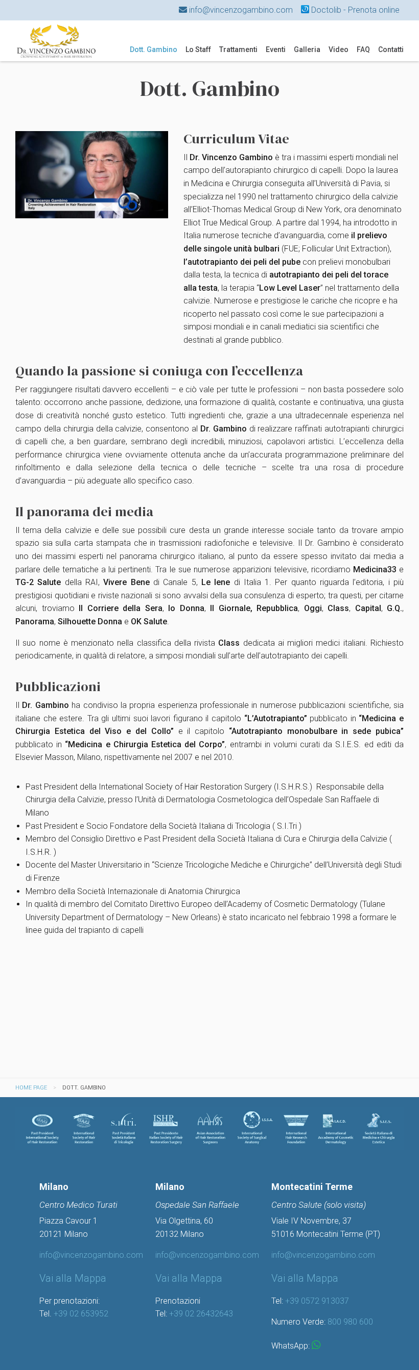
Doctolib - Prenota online (354, 10)
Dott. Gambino (153, 49)
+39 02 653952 (81, 1313)
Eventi (276, 49)
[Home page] (56, 40)
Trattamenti (238, 49)
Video (338, 49)
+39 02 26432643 (201, 1313)
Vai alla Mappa (72, 1278)
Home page (31, 1087)
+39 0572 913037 (317, 1301)
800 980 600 (350, 1322)
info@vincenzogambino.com (240, 10)
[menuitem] (153, 49)
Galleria (307, 49)
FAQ (363, 49)
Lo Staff (198, 49)
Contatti (391, 49)
